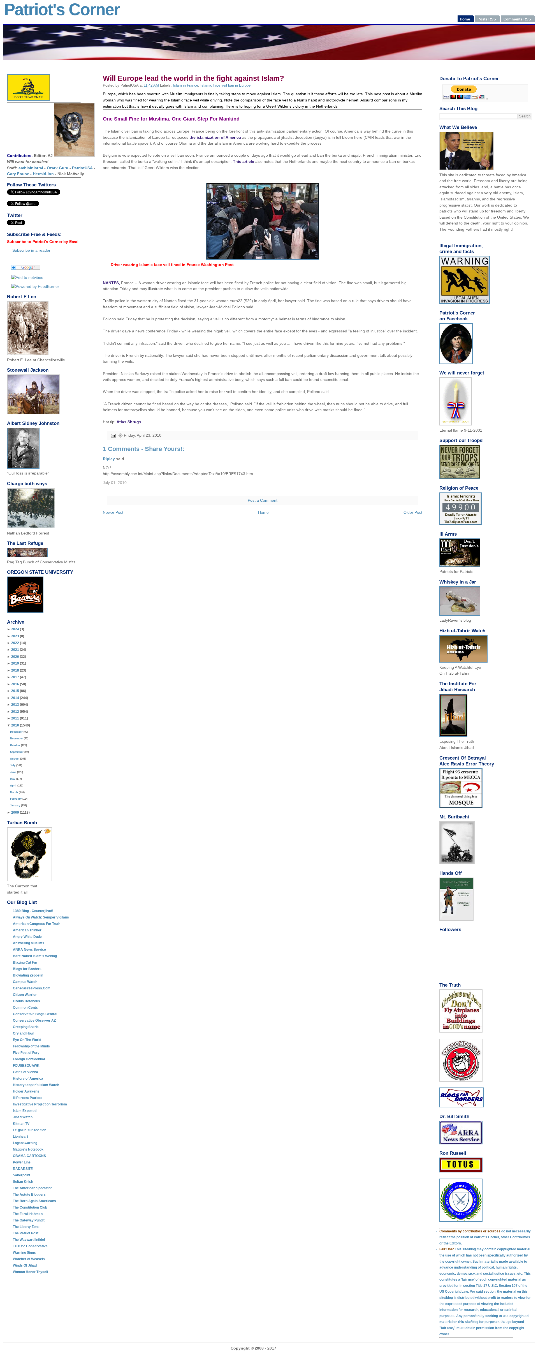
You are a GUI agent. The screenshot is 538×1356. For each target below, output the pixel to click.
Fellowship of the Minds (31, 1046)
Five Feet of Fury (26, 1052)
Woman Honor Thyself (30, 1272)
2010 (15, 725)
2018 (15, 670)
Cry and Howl (23, 1033)
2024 (15, 629)
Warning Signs (24, 1252)
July (12, 765)
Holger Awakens (26, 1091)
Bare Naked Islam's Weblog (35, 956)
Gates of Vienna (25, 1072)
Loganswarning (25, 1143)
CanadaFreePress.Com (31, 988)
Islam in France (185, 85)
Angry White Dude (27, 936)
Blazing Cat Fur (25, 962)
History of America (28, 1078)
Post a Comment (262, 500)
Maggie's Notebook (28, 1149)
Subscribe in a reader (31, 250)
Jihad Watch (23, 1117)
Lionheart (20, 1136)
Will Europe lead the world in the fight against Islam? (193, 78)
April (13, 785)
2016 (15, 684)
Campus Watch (25, 982)
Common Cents (25, 1007)
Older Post (413, 512)
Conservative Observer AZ (34, 1020)
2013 (15, 704)
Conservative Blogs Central (35, 1014)
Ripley (109, 459)
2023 (15, 636)
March (14, 792)
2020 (15, 656)
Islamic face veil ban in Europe (225, 85)
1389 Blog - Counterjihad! (33, 911)
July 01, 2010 (115, 482)
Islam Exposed (24, 1110)
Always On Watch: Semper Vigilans (41, 917)
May (12, 778)
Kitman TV (21, 1123)
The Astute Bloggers (29, 1194)
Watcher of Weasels (29, 1259)
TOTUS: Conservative (30, 1246)
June (13, 772)
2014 (15, 698)
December (16, 731)
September (17, 752)
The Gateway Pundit (29, 1220)
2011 (15, 718)
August (14, 758)
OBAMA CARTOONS (29, 1156)
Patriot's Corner (62, 9)
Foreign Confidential (29, 1059)
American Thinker (27, 930)
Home (263, 512)
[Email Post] (113, 435)
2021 (15, 649)
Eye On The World (27, 1040)
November (16, 738)
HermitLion (43, 174)
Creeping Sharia (26, 1027)
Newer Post (113, 512)
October (15, 745)
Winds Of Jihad (25, 1265)
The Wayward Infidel (29, 1239)
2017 (15, 677)
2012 (15, 711)
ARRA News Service (29, 949)
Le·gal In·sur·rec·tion (29, 1130)
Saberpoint (21, 1175)
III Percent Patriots (27, 1098)
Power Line (22, 1162)
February (16, 798)
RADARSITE (23, 1168)
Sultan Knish (23, 1181)
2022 (15, 643)
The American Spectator (32, 1188)
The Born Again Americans (34, 1201)
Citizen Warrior (25, 994)
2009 (15, 812)
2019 (15, 663)
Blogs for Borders (27, 969)
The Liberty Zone (26, 1226)
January (15, 805)
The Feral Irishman (28, 1214)
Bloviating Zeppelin (28, 975)
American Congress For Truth (36, 923)
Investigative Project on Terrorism (40, 1104)
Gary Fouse (18, 174)
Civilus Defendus (26, 1001)
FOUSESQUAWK (26, 1065)
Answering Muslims (28, 943)
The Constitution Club (30, 1207)
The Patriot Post (25, 1233)
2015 (15, 691)
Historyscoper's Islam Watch (36, 1085)
